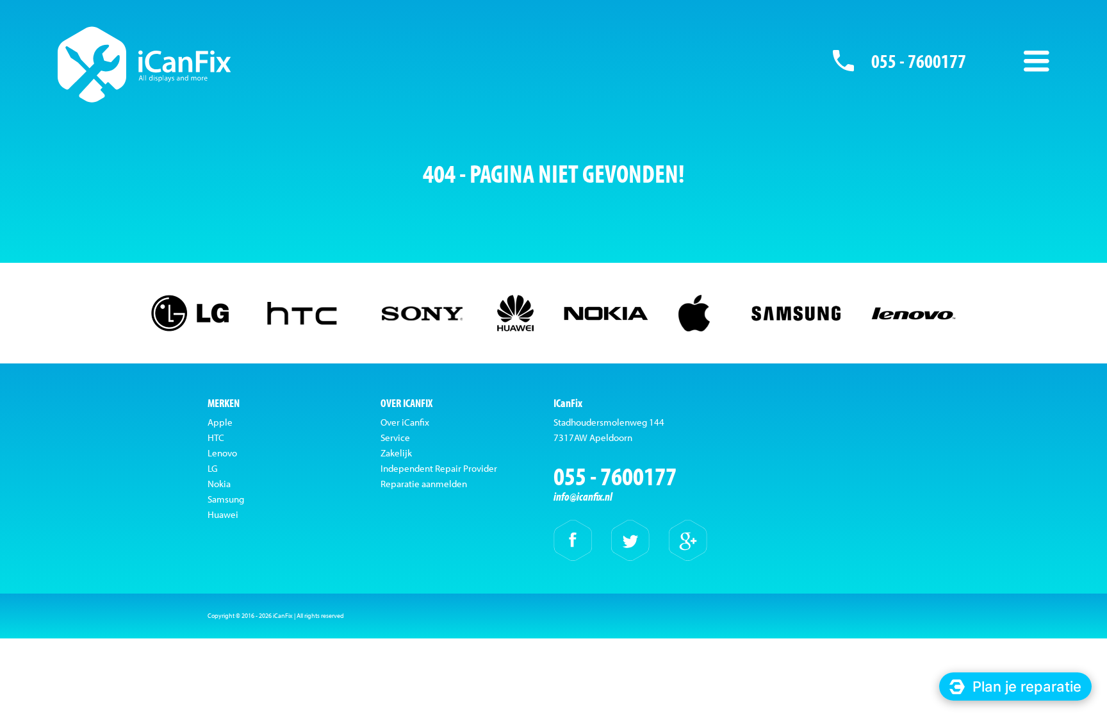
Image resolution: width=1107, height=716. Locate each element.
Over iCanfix (405, 422)
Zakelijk (396, 453)
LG (213, 468)
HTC (216, 437)
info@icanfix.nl (583, 496)
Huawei (223, 514)
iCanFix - (144, 64)
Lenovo (222, 453)
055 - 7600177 (918, 61)
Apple (220, 422)
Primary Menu (1037, 61)
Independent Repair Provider (439, 468)
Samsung (226, 499)
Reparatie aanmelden (424, 484)
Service (395, 437)
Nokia (219, 484)
